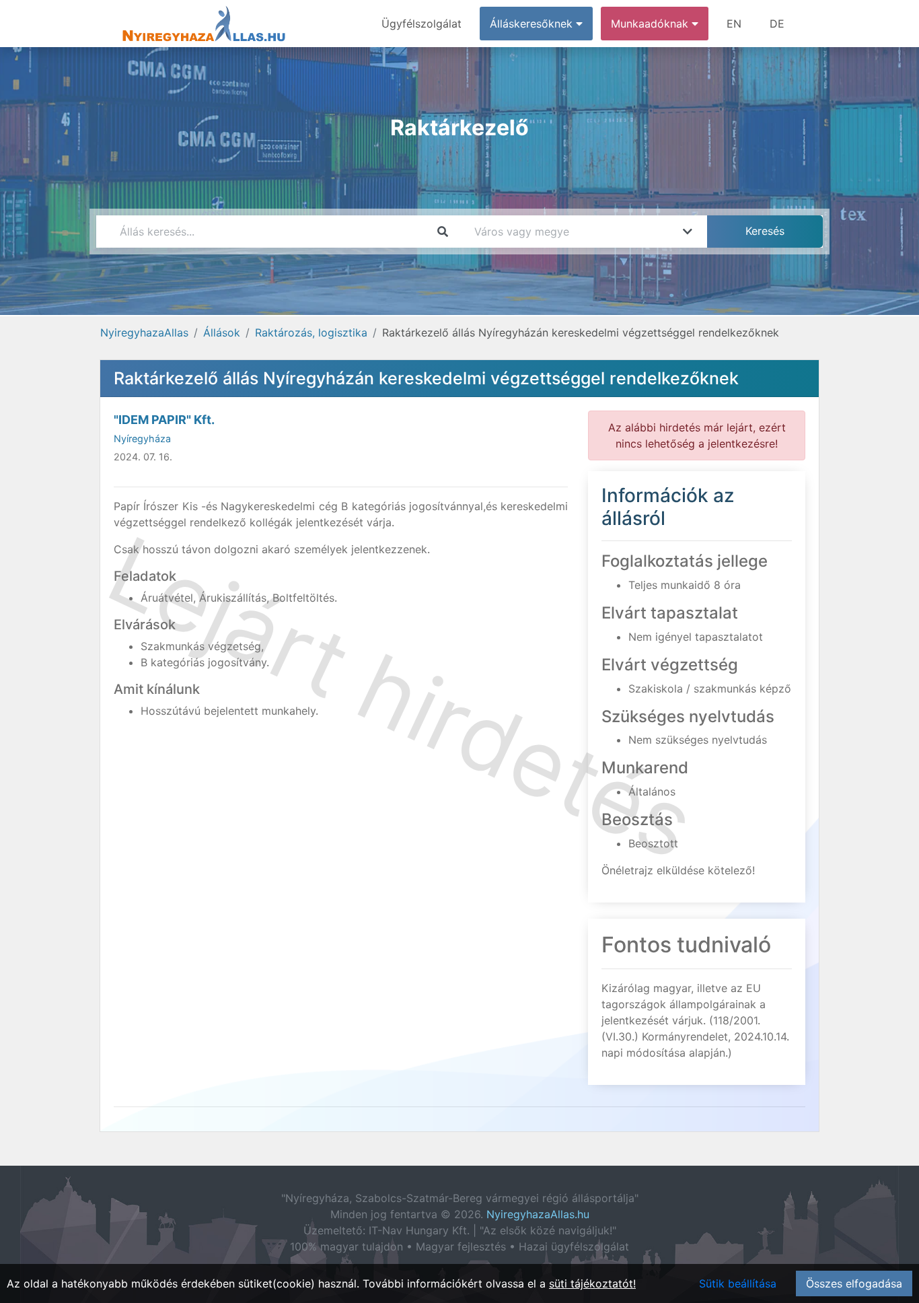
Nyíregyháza (142, 438)
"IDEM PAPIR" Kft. (164, 420)
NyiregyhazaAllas (144, 332)
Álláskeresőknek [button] (533, 23)
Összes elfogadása (854, 1283)
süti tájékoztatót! (592, 1283)
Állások (221, 332)
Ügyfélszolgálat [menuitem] (421, 23)
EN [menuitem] (734, 23)
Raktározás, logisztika (311, 332)
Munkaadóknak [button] (651, 23)
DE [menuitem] (777, 23)
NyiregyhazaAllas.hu (537, 1214)
